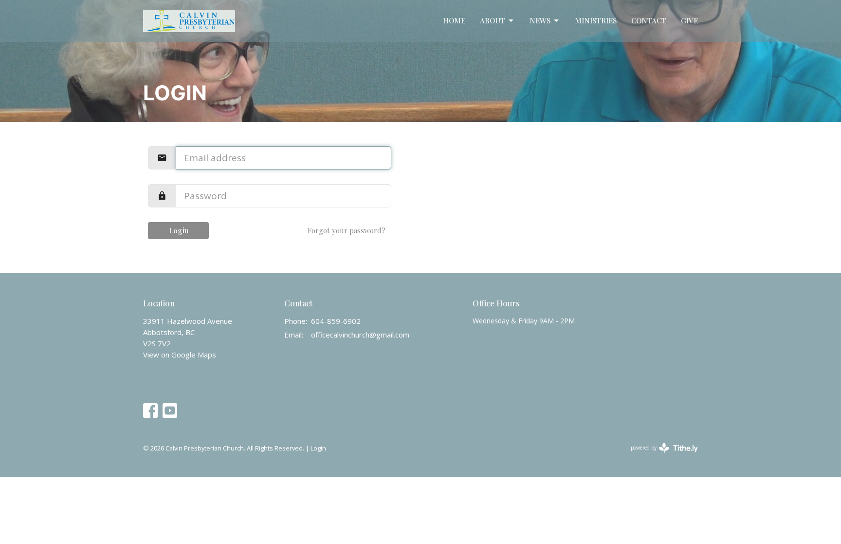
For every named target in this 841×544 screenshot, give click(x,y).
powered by (659, 456)
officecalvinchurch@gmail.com (360, 334)
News (540, 20)
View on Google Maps (179, 354)
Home (454, 20)
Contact (648, 20)
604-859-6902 (336, 321)
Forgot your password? (346, 230)
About (492, 20)
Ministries (596, 20)
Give (689, 20)
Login (178, 230)
